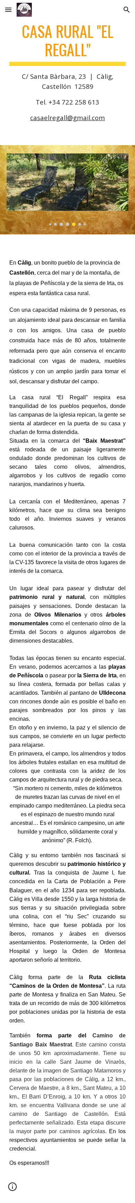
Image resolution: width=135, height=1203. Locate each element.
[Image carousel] (67, 189)
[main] (67, 72)
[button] (8, 9)
